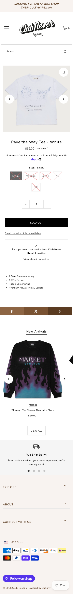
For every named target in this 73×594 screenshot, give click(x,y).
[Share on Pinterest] (60, 311)
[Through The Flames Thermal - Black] (33, 369)
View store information (37, 259)
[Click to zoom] (63, 72)
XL (57, 176)
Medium (31, 176)
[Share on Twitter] (36, 311)
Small (16, 176)
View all (36, 430)
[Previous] (9, 99)
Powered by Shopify (39, 588)
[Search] (65, 51)
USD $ (14, 542)
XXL (36, 187)
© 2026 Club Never (14, 588)
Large (45, 176)
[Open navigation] (7, 28)
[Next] (63, 99)
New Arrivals (36, 331)
